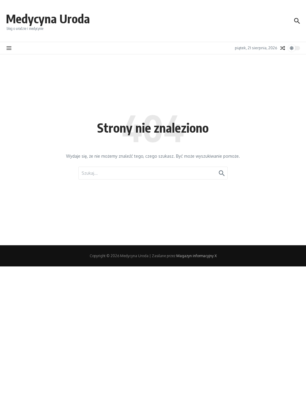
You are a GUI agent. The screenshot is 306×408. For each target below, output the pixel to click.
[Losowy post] (282, 48)
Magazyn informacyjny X (196, 256)
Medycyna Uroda (48, 18)
